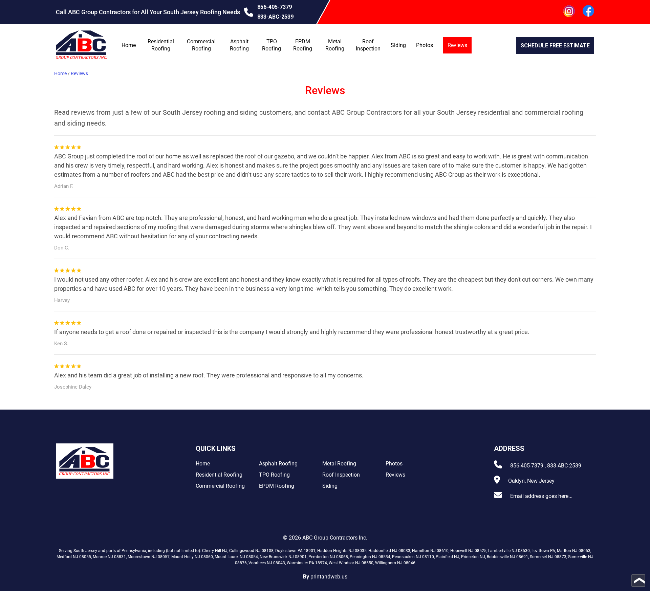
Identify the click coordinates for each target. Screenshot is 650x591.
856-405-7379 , (528, 465)
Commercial (202, 45)
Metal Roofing (339, 463)
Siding (398, 45)
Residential (161, 45)
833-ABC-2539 (275, 17)
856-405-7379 (274, 7)
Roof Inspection (341, 475)
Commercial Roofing (220, 486)
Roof (368, 45)
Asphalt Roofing (278, 463)
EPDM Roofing (276, 486)
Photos (424, 45)
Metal (334, 45)
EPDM (302, 45)
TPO (271, 45)
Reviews (457, 45)
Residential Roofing (219, 475)
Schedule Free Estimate (555, 45)
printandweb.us (328, 576)
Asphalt (240, 45)
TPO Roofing (274, 475)
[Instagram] (569, 12)
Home (129, 45)
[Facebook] (588, 12)
